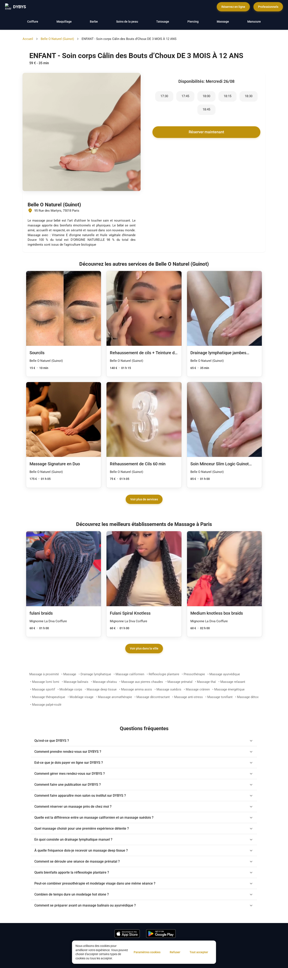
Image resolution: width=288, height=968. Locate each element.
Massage (223, 21)
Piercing (193, 21)
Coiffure (32, 21)
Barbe (94, 21)
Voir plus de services (144, 499)
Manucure (254, 21)
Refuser (175, 952)
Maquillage (64, 21)
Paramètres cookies (147, 952)
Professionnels (268, 6)
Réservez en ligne (233, 6)
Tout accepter (199, 952)
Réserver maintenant (206, 132)
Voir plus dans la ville (144, 648)
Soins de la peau (127, 21)
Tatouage (162, 21)
